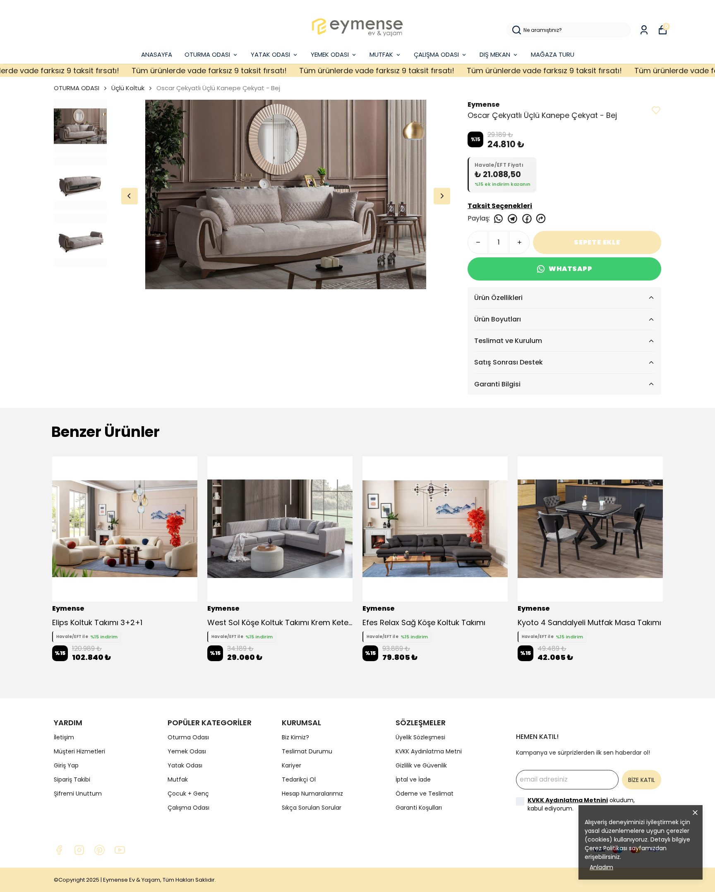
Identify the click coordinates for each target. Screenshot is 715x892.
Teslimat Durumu (307, 751)
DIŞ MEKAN (495, 54)
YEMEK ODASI (330, 54)
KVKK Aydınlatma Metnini (568, 800)
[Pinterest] (99, 850)
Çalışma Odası (188, 807)
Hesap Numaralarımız (312, 793)
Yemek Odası (187, 751)
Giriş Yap (66, 765)
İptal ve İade (413, 779)
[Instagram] (79, 850)
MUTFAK (381, 54)
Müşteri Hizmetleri (79, 751)
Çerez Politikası (606, 848)
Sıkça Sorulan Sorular (311, 807)
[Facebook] (59, 850)
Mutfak (178, 779)
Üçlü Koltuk (127, 88)
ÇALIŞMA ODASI (436, 54)
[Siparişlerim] (644, 30)
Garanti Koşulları (419, 807)
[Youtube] (120, 850)
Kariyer (291, 765)
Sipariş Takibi (72, 779)
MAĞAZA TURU (552, 54)
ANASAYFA (156, 54)
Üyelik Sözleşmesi (420, 737)
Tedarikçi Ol (299, 779)
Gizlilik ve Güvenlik (421, 765)
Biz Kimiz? (295, 737)
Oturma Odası (188, 737)
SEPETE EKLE (597, 242)
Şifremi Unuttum (78, 793)
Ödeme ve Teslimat (424, 793)
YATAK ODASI (270, 54)
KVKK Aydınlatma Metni (429, 751)
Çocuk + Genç (188, 793)
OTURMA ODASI (207, 54)
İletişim (64, 737)
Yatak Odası (185, 765)
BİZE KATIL (641, 780)
